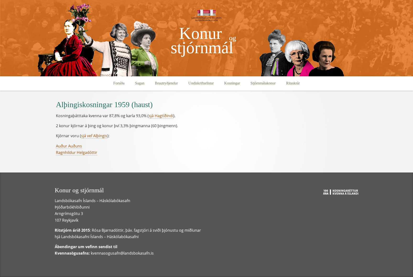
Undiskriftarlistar (201, 83)
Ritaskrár (293, 83)
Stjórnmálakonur (263, 83)
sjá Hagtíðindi (161, 115)
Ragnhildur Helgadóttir (76, 152)
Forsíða (119, 83)
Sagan (139, 83)
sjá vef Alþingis (94, 135)
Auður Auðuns (69, 146)
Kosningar (232, 83)
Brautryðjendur (166, 83)
